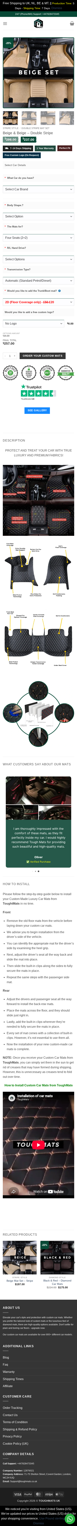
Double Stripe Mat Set (35, 128)
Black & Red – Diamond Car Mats (57, 1277)
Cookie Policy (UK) (15, 1438)
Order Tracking (12, 1402)
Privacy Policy (12, 1431)
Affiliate (8, 1381)
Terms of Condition (15, 1417)
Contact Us (10, 1409)
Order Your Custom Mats (42, 355)
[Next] (67, 73)
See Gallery (37, 410)
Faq (5, 1359)
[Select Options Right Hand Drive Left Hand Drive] (38, 259)
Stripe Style (11, 128)
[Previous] (9, 73)
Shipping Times (13, 1373)
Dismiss (38, 1518)
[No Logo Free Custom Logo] (34, 323)
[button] (5, 23)
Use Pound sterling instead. (57, 1513)
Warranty (9, 1366)
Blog (6, 1352)
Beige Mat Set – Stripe (20, 1275)
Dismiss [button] (56, 8)
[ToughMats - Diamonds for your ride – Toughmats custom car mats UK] (38, 23)
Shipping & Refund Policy (20, 1424)
